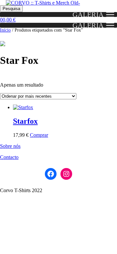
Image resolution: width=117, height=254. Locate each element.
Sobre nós (10, 146)
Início (5, 30)
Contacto (9, 157)
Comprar (39, 135)
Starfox (25, 121)
